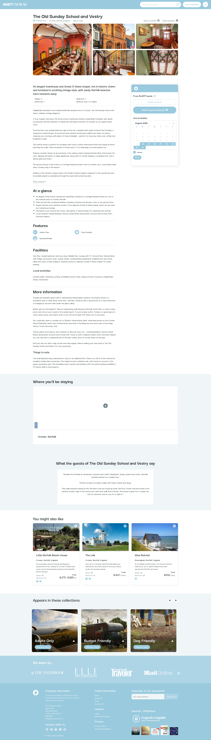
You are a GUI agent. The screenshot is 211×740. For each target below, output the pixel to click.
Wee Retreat (142, 555)
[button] (173, 123)
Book (137, 157)
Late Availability (192, 4)
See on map (78, 20)
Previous (32, 673)
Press (97, 695)
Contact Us (99, 703)
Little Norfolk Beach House (51, 555)
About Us (98, 698)
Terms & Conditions (103, 728)
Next (178, 673)
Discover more (43, 646)
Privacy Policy (100, 726)
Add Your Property (102, 716)
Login (97, 713)
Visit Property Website (153, 110)
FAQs (97, 701)
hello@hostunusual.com (54, 718)
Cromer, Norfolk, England (59, 20)
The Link (90, 555)
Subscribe (171, 696)
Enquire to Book (155, 101)
